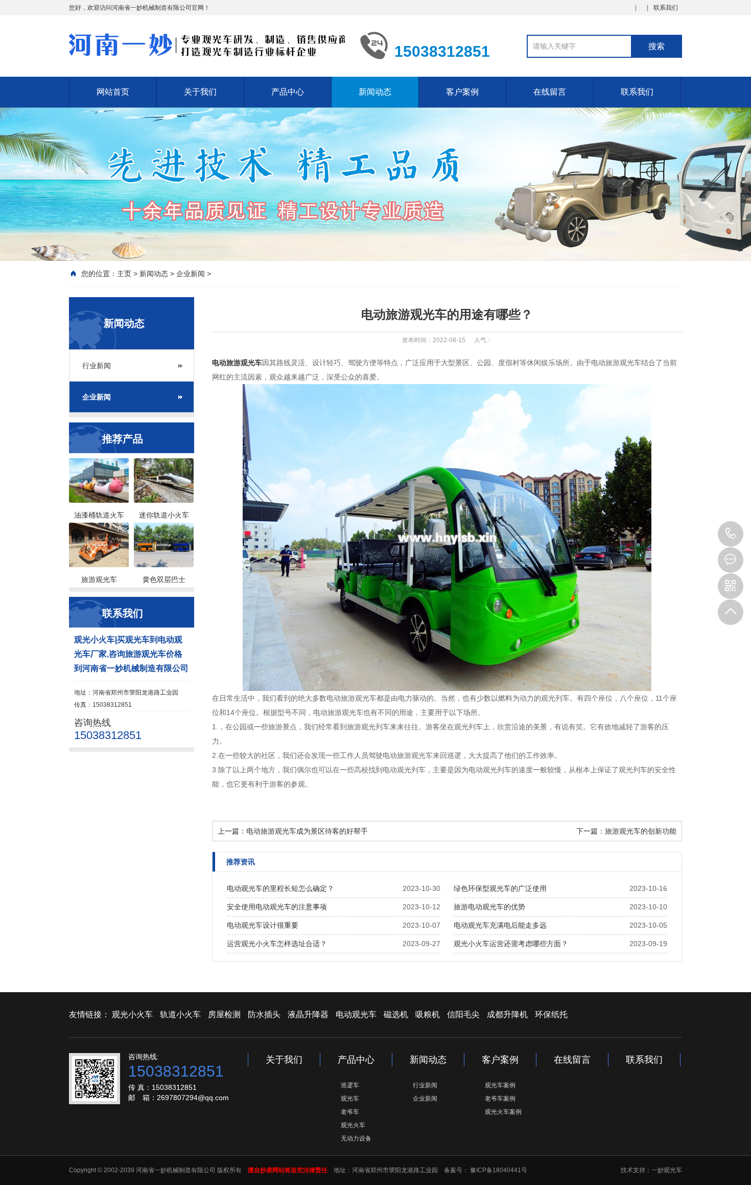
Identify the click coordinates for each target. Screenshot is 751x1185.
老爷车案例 (500, 1098)
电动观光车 (356, 1014)
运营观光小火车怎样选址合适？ (277, 944)
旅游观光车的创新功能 (640, 831)
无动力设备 (356, 1138)
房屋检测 (224, 1014)
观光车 (350, 1098)
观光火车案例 (503, 1111)
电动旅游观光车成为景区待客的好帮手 (307, 831)
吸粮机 (427, 1014)
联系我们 (665, 7)
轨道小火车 (180, 1014)
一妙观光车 (666, 1170)
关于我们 (200, 91)
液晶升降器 (308, 1014)
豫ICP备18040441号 (497, 1170)
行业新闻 (96, 366)
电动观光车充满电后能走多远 (500, 925)
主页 (124, 274)
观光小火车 (132, 1014)
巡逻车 (350, 1085)
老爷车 (350, 1111)
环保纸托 (551, 1014)
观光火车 (353, 1125)
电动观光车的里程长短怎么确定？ (280, 888)
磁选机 (396, 1014)
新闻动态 (375, 91)
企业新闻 (190, 274)
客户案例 (462, 91)
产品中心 (287, 91)
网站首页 (113, 91)
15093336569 (730, 534)
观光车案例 (500, 1085)
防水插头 (264, 1014)
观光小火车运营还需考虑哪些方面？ (511, 944)
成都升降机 (507, 1014)
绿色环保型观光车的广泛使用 (500, 888)
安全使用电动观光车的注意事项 (277, 907)
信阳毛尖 (463, 1014)
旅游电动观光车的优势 (489, 907)
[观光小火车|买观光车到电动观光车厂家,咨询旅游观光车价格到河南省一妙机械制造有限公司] (207, 45)
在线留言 (549, 91)
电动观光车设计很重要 (262, 925)
